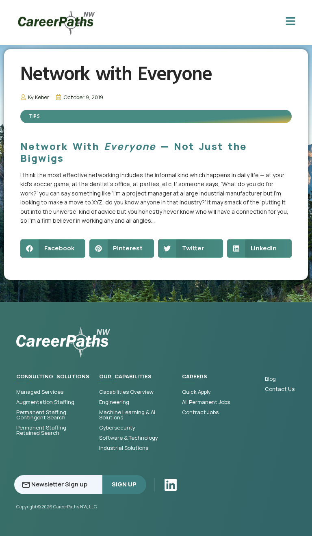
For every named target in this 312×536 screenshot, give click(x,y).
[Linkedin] (171, 485)
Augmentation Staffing (45, 402)
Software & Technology (128, 438)
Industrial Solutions (123, 448)
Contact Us (280, 389)
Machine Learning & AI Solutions (127, 415)
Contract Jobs (200, 412)
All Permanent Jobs (206, 402)
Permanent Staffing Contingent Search (41, 415)
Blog (270, 379)
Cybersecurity (117, 427)
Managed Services (39, 392)
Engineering (114, 402)
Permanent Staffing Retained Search (41, 430)
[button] (52, 248)
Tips (34, 116)
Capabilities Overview (126, 392)
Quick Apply (196, 392)
